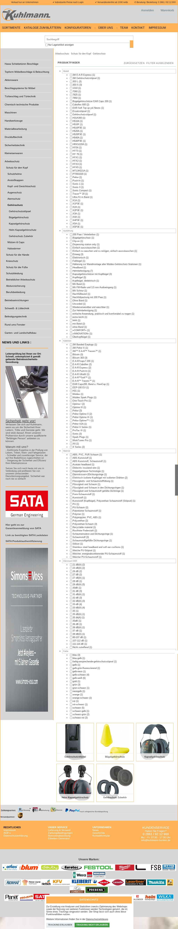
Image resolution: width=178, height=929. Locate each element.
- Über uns (104, 27)
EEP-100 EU (79, 387)
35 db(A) (77, 617)
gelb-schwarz (80, 674)
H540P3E (78, 141)
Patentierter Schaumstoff (86, 510)
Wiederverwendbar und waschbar (89, 307)
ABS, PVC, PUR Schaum (86, 454)
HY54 (76, 147)
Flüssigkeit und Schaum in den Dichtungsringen (97, 487)
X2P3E (76, 210)
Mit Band (77, 284)
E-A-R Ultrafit (80, 374)
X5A (75, 223)
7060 (75, 91)
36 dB (76, 624)
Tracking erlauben (60, 925)
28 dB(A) (77, 584)
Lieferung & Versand (59, 830)
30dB (76, 587)
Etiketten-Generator (59, 838)
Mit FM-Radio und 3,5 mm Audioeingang (93, 287)
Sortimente (11, 27)
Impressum (157, 27)
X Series (77, 447)
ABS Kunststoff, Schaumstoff (88, 461)
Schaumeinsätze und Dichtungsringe (91, 534)
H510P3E (78, 127)
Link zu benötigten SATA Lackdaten (27, 535)
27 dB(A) (77, 578)
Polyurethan (79, 520)
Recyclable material (83, 527)
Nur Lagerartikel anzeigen (61, 44)
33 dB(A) (77, 607)
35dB (76, 621)
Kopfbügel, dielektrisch (84, 280)
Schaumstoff (79, 537)
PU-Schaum (79, 507)
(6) (79, 678)
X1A (75, 200)
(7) (83, 271)
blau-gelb (77, 658)
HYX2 (76, 160)
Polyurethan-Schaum (83, 524)
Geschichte (98, 832)
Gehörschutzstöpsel (83, 114)
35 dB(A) (77, 614)
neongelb (77, 691)
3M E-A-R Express (82, 75)
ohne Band (78, 327)
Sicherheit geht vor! (21, 421)
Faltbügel (78, 261)
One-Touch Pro (80, 400)
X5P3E (76, 227)
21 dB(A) (77, 564)
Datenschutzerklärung (15, 835)
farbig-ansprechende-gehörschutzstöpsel (93, 661)
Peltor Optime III (81, 417)
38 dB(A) (77, 634)
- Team (122, 27)
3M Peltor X (79, 348)
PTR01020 (78, 174)
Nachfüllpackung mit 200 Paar (88, 297)
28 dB (76, 581)
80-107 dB (78, 637)
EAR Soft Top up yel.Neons (87, 108)
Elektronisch (79, 257)
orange (76, 694)
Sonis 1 (77, 184)
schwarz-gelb (80, 711)
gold (75, 681)
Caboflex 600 (80, 104)
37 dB (76, 630)
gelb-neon (78, 671)
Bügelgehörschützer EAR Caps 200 (91, 101)
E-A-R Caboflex (81, 364)
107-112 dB (79, 640)
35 (74, 611)
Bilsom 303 (79, 357)
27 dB (76, 574)
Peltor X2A (78, 424)
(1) (84, 75)
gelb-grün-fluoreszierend (85, 668)
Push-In (77, 180)
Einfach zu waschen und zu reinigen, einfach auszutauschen (103, 251)
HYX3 (76, 164)
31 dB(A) (77, 594)
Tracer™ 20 (79, 193)
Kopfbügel (78, 277)
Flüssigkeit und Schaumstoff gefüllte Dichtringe (97, 491)
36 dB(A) (77, 627)
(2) (81, 104)
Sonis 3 (77, 187)
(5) (79, 277)
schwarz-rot (79, 717)
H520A (76, 131)
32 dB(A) (77, 601)
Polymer (77, 514)
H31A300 (78, 117)
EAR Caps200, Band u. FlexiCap (89, 384)
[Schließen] (128, 898)
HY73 (76, 151)
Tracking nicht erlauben (92, 925)
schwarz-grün (80, 714)
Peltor (76, 177)
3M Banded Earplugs (83, 344)
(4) (77, 604)
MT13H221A (79, 170)
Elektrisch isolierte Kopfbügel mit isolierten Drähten (99, 477)
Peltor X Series (81, 427)
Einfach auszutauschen (85, 247)
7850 (75, 98)
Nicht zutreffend (81, 647)
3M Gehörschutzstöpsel (85, 78)
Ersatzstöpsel (80, 111)
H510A (76, 121)
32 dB (76, 597)
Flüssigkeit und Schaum (85, 484)
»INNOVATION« (81, 333)
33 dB (76, 604)
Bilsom (76, 354)
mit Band (77, 323)
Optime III (78, 407)
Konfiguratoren (78, 27)
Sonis (76, 433)
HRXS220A (79, 144)
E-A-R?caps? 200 (82, 361)
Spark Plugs (79, 437)
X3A (75, 213)
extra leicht (78, 317)
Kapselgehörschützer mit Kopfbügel (91, 274)
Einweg (77, 254)
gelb (75, 664)
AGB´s (7, 832)
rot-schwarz (79, 704)
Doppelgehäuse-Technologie (87, 471)
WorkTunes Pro (81, 440)
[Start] (27, 14)
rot (74, 701)
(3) (77, 81)
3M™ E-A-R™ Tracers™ (85, 351)
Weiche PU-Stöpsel (83, 550)
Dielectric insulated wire (85, 467)
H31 (75, 390)
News (95, 830)
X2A (75, 207)
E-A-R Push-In (80, 371)
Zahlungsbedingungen (60, 832)
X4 (74, 443)
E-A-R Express (80, 367)
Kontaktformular (101, 835)
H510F (76, 124)
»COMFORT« (80, 330)
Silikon (76, 543)
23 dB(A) (77, 568)
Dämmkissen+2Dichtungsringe (88, 474)
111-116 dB (78, 644)
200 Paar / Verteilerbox (84, 234)
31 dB (76, 591)
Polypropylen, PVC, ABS (85, 517)
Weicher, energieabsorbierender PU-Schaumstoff (97, 553)
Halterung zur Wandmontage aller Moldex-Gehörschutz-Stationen (106, 264)
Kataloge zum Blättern (42, 27)
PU (74, 504)
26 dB (76, 571)
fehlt (75, 320)
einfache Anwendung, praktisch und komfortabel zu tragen (102, 313)
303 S (76, 84)
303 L (76, 81)
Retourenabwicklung (59, 835)
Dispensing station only (85, 244)
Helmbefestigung (81, 271)
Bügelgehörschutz (82, 237)
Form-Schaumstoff (82, 494)
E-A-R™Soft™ (80, 377)
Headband (78, 267)
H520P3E (78, 134)
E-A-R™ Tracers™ (82, 381)
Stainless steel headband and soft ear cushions (97, 547)
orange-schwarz (81, 698)
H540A (76, 137)
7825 (75, 94)
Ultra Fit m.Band (81, 197)
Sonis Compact (81, 190)
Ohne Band (79, 300)
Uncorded (78, 304)
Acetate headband (82, 464)
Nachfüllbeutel (80, 294)
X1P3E (76, 203)
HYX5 (76, 167)
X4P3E (76, 220)
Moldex (77, 394)
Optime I (77, 404)
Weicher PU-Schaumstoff (86, 557)
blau (75, 655)
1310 (75, 88)
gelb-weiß (78, 678)
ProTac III (78, 430)
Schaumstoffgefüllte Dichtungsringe (91, 540)
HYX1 (76, 157)
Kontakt (138, 27)
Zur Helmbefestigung (83, 310)
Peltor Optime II (81, 414)
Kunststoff (78, 497)
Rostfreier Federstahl (83, 530)
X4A (75, 217)
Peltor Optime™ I (82, 420)
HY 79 (76, 154)
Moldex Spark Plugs (83, 397)
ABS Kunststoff (81, 458)
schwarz (77, 707)
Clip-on (76, 241)
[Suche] (131, 44)
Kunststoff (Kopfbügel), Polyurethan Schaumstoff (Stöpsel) (103, 501)
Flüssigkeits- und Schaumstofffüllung (92, 481)
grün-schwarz (80, 688)
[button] (159, 63)
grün (75, 684)
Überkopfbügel (80, 337)
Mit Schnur (78, 290)
